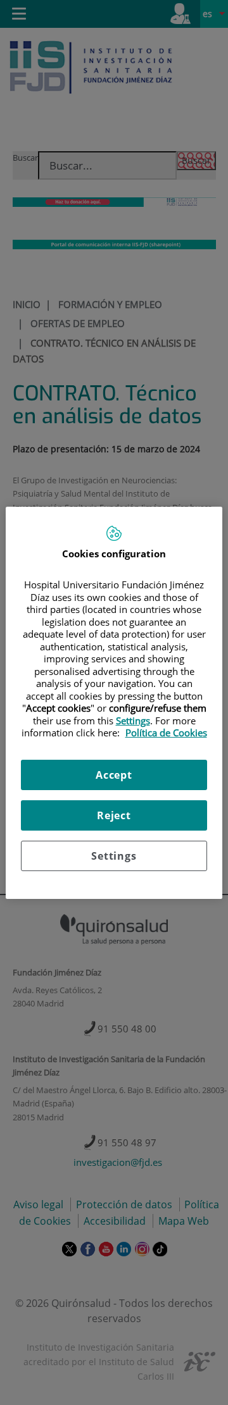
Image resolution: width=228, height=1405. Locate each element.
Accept (114, 775)
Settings (113, 856)
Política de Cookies (166, 732)
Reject (114, 815)
